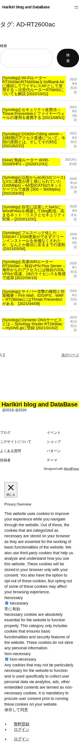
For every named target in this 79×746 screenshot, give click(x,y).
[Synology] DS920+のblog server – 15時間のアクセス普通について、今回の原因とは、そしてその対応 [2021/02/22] (33, 140)
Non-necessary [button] (17, 654)
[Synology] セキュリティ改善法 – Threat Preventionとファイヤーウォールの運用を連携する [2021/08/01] (33, 114)
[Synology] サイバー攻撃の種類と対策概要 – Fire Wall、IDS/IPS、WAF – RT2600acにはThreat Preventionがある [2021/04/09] (33, 297)
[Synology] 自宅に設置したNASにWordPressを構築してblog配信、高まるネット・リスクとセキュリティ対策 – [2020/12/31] (33, 213)
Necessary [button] (13, 598)
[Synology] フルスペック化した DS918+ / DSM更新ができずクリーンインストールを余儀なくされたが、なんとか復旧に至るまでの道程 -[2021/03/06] (33, 241)
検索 (3, 46)
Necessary (19, 603)
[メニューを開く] (76, 7)
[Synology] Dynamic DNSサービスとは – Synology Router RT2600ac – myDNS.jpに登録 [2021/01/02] (32, 324)
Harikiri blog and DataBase (26, 7)
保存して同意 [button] (16, 710)
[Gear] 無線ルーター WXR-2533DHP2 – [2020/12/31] (25, 162)
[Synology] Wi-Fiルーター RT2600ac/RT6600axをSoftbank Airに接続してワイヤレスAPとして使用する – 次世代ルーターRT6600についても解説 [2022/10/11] (33, 86)
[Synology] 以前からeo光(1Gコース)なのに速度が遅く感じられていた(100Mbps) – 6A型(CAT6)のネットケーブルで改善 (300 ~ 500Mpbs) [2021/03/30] (33, 185)
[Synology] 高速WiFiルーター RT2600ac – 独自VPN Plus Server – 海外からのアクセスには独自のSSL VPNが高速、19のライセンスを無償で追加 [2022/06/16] (34, 270)
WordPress (71, 468)
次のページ (70, 355)
